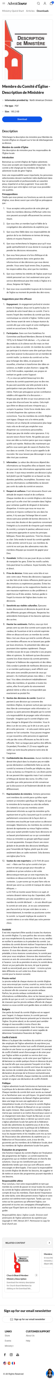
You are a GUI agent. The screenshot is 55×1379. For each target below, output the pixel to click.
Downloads (43, 10)
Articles (30, 10)
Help (28, 1340)
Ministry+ (9, 1346)
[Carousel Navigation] (27, 1242)
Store (7, 1335)
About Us (30, 1335)
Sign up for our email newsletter (29, 1319)
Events (8, 1340)
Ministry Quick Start (13, 10)
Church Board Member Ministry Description (18, 1277)
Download (22, 119)
